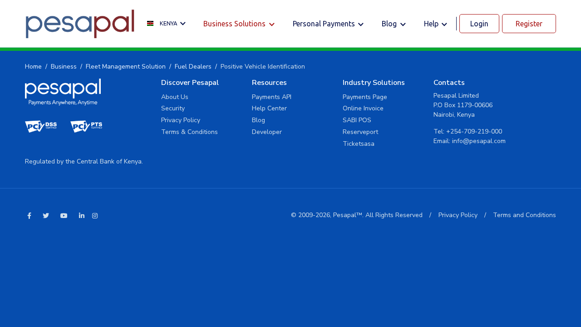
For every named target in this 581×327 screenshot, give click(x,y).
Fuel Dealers (193, 66)
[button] (168, 23)
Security (173, 108)
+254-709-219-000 (474, 131)
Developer (267, 132)
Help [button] (432, 24)
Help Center (269, 108)
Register (529, 24)
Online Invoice (363, 108)
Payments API (271, 97)
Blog (258, 120)
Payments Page (365, 97)
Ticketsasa (358, 143)
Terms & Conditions (189, 132)
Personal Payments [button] (325, 24)
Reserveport (360, 132)
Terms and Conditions (524, 215)
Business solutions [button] (235, 24)
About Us (174, 97)
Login (479, 24)
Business (64, 66)
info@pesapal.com (479, 141)
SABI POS (357, 120)
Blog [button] (390, 24)
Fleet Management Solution (126, 66)
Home (33, 66)
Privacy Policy (180, 120)
